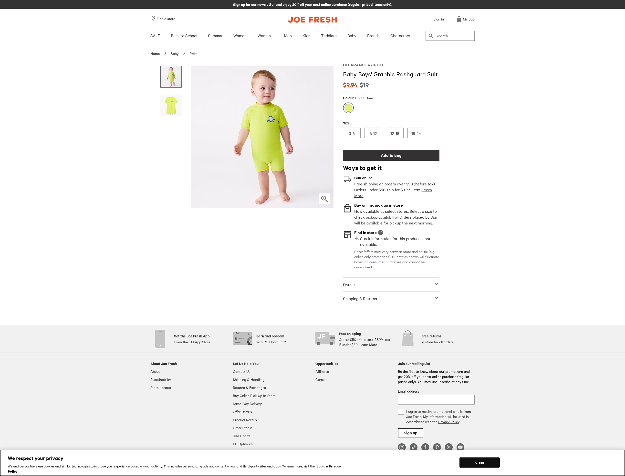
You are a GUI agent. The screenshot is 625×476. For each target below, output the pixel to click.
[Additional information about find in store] (381, 232)
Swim (193, 53)
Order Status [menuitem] (242, 427)
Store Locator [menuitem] (160, 387)
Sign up (410, 432)
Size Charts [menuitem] (241, 435)
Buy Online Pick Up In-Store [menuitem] (254, 395)
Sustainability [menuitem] (160, 379)
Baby (351, 35)
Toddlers (329, 35)
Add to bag (391, 155)
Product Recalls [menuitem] (245, 419)
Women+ (265, 35)
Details (349, 284)
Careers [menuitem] (321, 379)
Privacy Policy (448, 421)
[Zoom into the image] (324, 198)
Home (155, 53)
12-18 (394, 133)
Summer (215, 35)
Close (479, 462)
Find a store (166, 18)
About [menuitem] (155, 371)
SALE (155, 35)
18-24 (416, 133)
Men (288, 35)
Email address (408, 391)
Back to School (184, 35)
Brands (373, 35)
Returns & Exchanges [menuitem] (249, 387)
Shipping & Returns (360, 298)
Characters (400, 35)
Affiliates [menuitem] (322, 371)
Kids (306, 35)
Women (240, 35)
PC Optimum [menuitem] (243, 443)
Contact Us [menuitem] (241, 371)
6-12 (373, 133)
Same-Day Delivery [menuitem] (247, 403)
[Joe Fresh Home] (312, 20)
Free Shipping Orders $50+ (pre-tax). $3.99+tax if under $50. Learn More (312, 4)
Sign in (439, 19)
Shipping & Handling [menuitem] (248, 379)
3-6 (352, 133)
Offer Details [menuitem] (242, 411)
